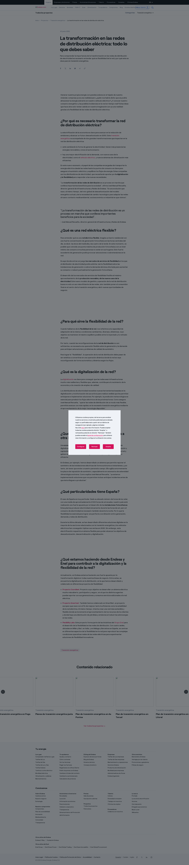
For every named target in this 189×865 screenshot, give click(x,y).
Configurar (80, 446)
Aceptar (108, 446)
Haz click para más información (87, 428)
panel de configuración (95, 435)
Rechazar (94, 446)
